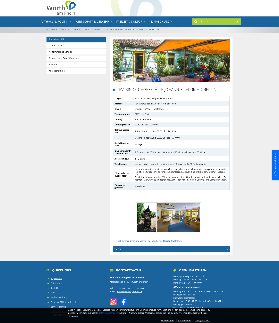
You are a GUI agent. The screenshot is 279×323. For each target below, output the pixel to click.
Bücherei (53, 64)
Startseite (65, 30)
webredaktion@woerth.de (129, 291)
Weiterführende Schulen (61, 51)
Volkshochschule (57, 70)
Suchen (195, 21)
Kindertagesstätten (93, 30)
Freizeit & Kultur (129, 21)
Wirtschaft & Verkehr (92, 21)
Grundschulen (55, 45)
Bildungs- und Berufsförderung (64, 58)
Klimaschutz (159, 21)
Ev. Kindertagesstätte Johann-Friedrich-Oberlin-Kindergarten (132, 30)
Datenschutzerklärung (109, 312)
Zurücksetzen (237, 21)
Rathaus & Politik (54, 21)
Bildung (77, 30)
